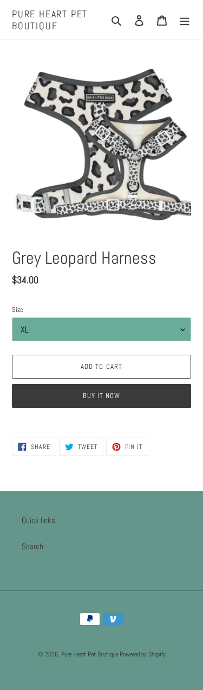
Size (17, 309)
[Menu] (184, 19)
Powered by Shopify (143, 654)
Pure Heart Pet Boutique (50, 19)
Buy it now (101, 395)
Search (32, 546)
